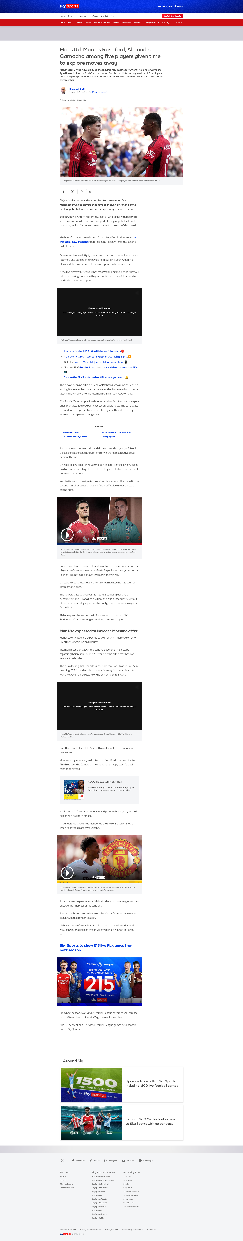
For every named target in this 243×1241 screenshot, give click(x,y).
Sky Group (127, 1188)
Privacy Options (111, 1229)
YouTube (130, 1160)
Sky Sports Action (99, 1203)
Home (62, 16)
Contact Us (151, 1229)
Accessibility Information (132, 1229)
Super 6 (63, 1180)
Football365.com (67, 1188)
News (79, 23)
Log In (180, 6)
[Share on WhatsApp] (81, 191)
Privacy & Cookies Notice (90, 1229)
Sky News (127, 1180)
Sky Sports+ (97, 1210)
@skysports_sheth (99, 92)
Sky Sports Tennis (99, 1199)
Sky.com (127, 1176)
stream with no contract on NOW (119, 367)
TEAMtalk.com (66, 1184)
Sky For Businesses (131, 1191)
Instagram (113, 1160)
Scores (83, 16)
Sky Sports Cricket (99, 1188)
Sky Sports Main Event (101, 1176)
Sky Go (126, 1184)
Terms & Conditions (68, 1229)
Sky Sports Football (100, 1184)
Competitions (151, 23)
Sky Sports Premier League (103, 1180)
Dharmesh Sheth (77, 89)
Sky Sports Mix (98, 1218)
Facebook (80, 1160)
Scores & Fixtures (102, 23)
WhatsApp (148, 1160)
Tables (116, 23)
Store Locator (129, 1203)
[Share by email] (90, 191)
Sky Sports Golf (98, 1191)
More (113, 16)
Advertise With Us (131, 1206)
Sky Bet (104, 16)
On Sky (165, 23)
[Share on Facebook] (63, 191)
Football (66, 23)
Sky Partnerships (130, 1195)
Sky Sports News (99, 1206)
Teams (137, 23)
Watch (95, 16)
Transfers (126, 23)
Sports (71, 16)
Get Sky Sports (165, 6)
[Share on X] (72, 191)
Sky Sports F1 (97, 1195)
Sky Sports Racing (99, 1214)
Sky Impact (128, 1199)
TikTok (97, 1160)
